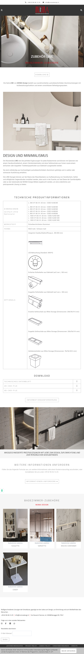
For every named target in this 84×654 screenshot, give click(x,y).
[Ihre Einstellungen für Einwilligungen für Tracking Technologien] (2, 490)
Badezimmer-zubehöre (42, 62)
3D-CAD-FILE (11, 390)
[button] (81, 10)
